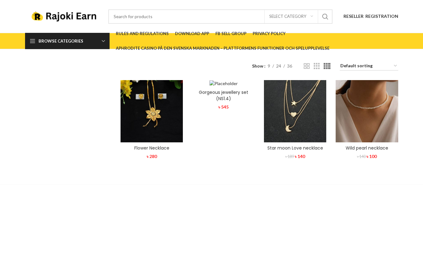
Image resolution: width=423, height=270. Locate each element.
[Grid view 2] (307, 66)
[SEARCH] (325, 16)
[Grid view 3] (317, 66)
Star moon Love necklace (295, 148)
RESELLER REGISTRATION (370, 16)
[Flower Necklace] (152, 111)
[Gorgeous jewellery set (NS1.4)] (223, 83)
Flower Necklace (151, 148)
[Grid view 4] (327, 66)
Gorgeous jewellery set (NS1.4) (223, 95)
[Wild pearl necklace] (367, 111)
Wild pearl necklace (367, 148)
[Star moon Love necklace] (295, 111)
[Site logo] (63, 15)
